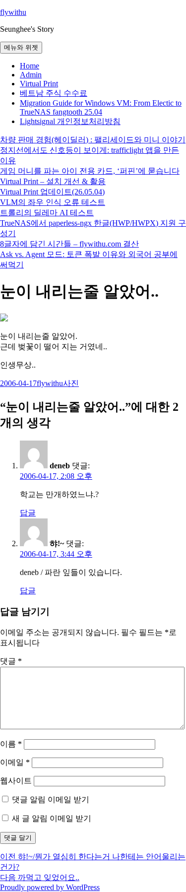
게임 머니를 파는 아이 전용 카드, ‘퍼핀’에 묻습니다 (90, 171)
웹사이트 (16, 780)
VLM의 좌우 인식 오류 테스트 (52, 202)
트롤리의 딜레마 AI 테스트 (47, 212)
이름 (11, 744)
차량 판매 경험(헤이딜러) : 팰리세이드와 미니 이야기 (93, 139)
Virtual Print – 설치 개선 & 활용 (53, 181)
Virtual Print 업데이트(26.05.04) (52, 192)
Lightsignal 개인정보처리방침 (70, 121)
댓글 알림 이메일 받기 (50, 799)
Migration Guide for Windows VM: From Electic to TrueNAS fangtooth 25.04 (101, 107)
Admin (31, 74)
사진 (71, 383)
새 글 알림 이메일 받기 (51, 818)
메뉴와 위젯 (21, 47)
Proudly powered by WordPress (50, 887)
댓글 (11, 661)
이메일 (15, 762)
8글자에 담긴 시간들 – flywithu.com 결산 (69, 244)
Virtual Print (39, 83)
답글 (28, 513)
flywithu (13, 12)
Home (29, 66)
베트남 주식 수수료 (53, 93)
